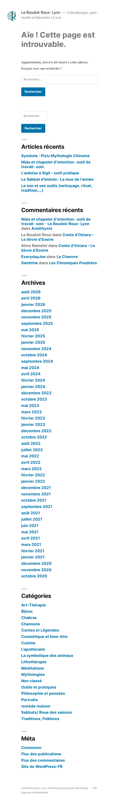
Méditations (32, 668)
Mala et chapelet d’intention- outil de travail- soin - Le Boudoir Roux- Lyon (56, 221)
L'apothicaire (33, 649)
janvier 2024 (33, 386)
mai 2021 (29, 532)
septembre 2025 (37, 323)
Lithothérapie (33, 662)
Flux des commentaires (43, 760)
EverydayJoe (33, 256)
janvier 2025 (33, 342)
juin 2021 (29, 525)
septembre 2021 (36, 506)
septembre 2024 (37, 361)
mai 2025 (30, 329)
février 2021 (32, 551)
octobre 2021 (33, 500)
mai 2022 (30, 456)
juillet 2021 (31, 519)
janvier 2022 (33, 481)
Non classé (31, 680)
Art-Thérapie (33, 605)
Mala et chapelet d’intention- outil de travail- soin (56, 164)
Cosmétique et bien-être (44, 636)
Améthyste (41, 228)
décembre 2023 (36, 393)
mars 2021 (31, 544)
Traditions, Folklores (40, 718)
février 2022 (33, 475)
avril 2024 (31, 374)
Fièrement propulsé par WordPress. (68, 788)
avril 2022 (30, 462)
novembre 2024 (36, 348)
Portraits (29, 699)
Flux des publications (41, 754)
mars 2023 (31, 412)
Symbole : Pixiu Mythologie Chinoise (55, 155)
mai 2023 (30, 405)
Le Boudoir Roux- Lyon (40, 12)
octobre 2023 (34, 399)
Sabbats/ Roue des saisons (46, 712)
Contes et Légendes (40, 630)
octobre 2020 (34, 576)
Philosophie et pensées (43, 693)
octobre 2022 (34, 437)
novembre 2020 (36, 569)
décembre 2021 (36, 487)
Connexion (31, 747)
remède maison (35, 706)
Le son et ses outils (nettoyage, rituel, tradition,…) (56, 188)
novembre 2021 (36, 494)
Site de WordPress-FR (41, 766)
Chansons (30, 624)
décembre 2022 (36, 431)
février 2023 (33, 418)
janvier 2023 (33, 424)
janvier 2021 (32, 557)
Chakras (29, 617)
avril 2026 (30, 298)
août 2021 (30, 513)
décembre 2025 (36, 310)
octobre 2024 (34, 355)
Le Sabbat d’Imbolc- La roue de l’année (57, 179)
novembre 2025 (36, 317)
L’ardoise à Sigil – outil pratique (50, 173)
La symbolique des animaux (47, 655)
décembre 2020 (36, 563)
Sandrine (29, 263)
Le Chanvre (67, 256)
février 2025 (33, 336)
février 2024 (33, 380)
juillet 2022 (32, 449)
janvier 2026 (33, 304)
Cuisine (28, 643)
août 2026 (31, 292)
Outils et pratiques (38, 687)
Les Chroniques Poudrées (73, 263)
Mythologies (33, 674)
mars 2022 (31, 468)
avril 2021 (30, 538)
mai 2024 (30, 367)
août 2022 (31, 443)
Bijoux (27, 611)
